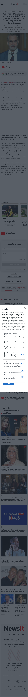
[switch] (22, 337)
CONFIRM (8, 383)
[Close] (25, 308)
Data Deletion (6, 389)
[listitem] (14, 334)
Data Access (14, 389)
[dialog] (14, 348)
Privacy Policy (22, 389)
